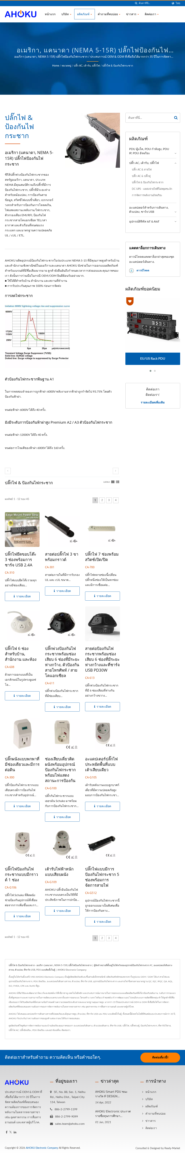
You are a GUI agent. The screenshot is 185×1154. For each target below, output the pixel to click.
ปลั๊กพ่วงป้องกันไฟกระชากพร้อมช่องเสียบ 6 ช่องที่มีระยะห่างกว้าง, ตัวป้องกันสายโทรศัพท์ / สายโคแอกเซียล (62, 662)
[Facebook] (6, 1132)
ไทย (178, 3)
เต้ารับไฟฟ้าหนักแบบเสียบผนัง (59, 871)
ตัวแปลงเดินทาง (101, 1026)
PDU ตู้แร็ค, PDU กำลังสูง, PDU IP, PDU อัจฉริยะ (149, 151)
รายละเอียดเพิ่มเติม (153, 402)
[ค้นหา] (136, 3)
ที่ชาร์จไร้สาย (164, 1026)
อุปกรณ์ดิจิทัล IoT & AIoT (144, 221)
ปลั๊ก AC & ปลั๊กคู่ (141, 176)
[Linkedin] (15, 1132)
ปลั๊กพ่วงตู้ (134, 1026)
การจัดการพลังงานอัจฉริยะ (147, 195)
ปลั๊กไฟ (125, 1026)
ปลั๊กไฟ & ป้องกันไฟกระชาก (117, 66)
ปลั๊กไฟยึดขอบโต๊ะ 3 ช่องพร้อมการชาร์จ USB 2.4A (20, 559)
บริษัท (65, 14)
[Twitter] (10, 1132)
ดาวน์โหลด (142, 270)
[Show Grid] (113, 482)
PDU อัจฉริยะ (38, 1030)
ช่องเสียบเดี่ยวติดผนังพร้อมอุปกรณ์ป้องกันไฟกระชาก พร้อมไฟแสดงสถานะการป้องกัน (60, 769)
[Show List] (117, 482)
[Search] (176, 118)
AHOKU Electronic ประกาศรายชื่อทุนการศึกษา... (113, 1113)
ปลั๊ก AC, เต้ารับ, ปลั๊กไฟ (87, 66)
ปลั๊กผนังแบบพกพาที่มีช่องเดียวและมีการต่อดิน (22, 764)
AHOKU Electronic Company (42, 1148)
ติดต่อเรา (151, 14)
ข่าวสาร (131, 14)
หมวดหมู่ (66, 66)
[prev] (8, 471)
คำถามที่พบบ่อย (108, 14)
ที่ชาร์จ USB (115, 1026)
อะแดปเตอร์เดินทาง (83, 1026)
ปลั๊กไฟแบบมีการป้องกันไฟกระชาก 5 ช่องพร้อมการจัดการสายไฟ (102, 877)
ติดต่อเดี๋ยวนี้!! (160, 1057)
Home (55, 66)
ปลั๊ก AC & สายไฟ (142, 169)
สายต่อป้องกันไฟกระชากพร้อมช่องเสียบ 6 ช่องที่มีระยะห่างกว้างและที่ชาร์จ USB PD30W (102, 659)
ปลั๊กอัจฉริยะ (25, 1030)
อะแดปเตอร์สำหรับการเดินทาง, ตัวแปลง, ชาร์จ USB (149, 209)
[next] (116, 471)
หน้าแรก (50, 14)
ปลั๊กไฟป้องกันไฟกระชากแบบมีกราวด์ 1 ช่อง (21, 874)
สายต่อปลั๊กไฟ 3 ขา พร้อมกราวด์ (61, 556)
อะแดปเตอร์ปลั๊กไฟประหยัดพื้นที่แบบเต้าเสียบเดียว (101, 764)
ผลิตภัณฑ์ (83, 14)
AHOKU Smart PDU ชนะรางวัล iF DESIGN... (111, 1094)
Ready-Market (172, 1148)
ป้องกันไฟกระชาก (149, 1026)
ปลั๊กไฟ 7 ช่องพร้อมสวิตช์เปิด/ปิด (102, 556)
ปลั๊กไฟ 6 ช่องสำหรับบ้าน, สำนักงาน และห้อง (20, 654)
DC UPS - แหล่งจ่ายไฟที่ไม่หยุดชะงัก (152, 189)
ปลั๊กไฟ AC (14, 1030)
